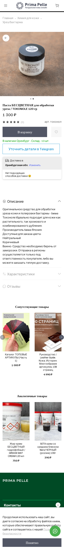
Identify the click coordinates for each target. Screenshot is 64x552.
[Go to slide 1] (30, 98)
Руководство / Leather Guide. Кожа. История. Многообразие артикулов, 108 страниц (48, 362)
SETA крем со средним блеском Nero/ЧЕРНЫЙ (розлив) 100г (48, 448)
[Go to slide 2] (33, 98)
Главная (8, 18)
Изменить (35, 165)
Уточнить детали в (31, 149)
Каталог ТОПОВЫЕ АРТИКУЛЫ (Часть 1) (16, 357)
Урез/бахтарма (13, 22)
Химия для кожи (28, 18)
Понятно (32, 542)
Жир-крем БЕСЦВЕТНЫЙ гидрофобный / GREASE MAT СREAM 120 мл (16, 449)
